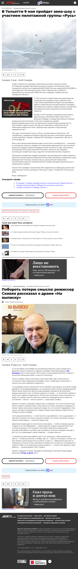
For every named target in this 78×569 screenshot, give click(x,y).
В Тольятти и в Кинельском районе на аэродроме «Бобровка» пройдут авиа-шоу (36, 245)
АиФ (15, 70)
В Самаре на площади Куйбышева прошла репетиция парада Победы (33, 251)
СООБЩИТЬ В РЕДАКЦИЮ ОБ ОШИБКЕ (54, 523)
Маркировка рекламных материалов (29, 523)
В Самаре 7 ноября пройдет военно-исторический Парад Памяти (44, 183)
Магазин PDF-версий (50, 516)
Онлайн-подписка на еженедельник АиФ (30, 518)
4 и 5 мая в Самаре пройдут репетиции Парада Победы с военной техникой (35, 232)
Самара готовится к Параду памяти (31, 187)
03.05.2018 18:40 (7, 8)
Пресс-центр (38, 516)
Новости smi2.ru (8, 280)
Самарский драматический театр (12, 355)
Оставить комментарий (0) (60, 195)
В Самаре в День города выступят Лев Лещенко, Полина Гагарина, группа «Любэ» (37, 238)
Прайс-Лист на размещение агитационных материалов (35, 520)
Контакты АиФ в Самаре (62, 520)
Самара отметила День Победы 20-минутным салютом (39, 185)
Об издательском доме (24, 516)
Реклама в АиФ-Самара (52, 518)
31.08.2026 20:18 (6, 286)
